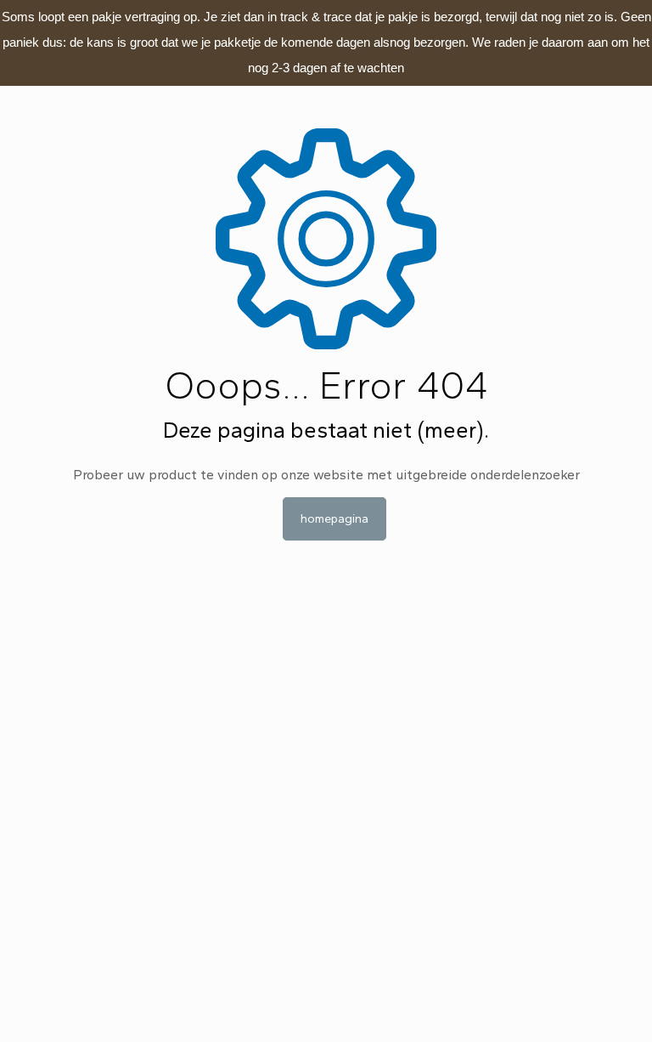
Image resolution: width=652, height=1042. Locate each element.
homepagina (334, 519)
